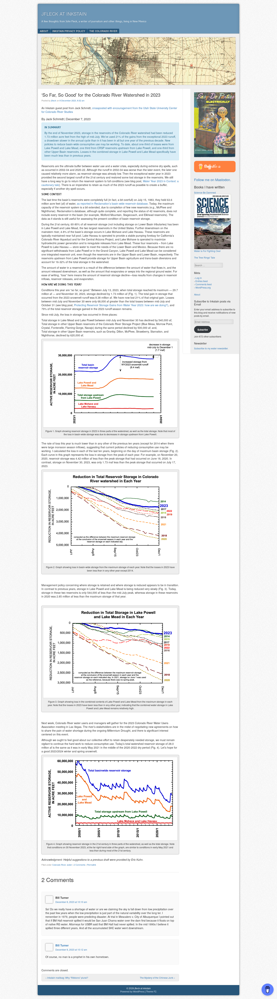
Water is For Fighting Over (207, 250)
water (69, 864)
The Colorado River (103, 31)
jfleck (53, 100)
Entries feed (201, 281)
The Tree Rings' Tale (204, 257)
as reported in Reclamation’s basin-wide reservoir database (112, 203)
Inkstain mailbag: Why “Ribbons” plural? (66, 977)
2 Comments (79, 864)
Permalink (91, 864)
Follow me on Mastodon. (212, 179)
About (44, 31)
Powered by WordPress (132, 991)
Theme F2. (151, 991)
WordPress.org (203, 287)
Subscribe (202, 329)
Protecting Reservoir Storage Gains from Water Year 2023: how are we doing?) (121, 305)
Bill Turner (62, 945)
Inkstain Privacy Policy (68, 31)
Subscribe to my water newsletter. (211, 348)
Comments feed (203, 284)
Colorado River (59, 864)
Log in (198, 277)
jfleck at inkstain (63, 13)
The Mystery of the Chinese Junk (157, 977)
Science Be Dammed (205, 192)
